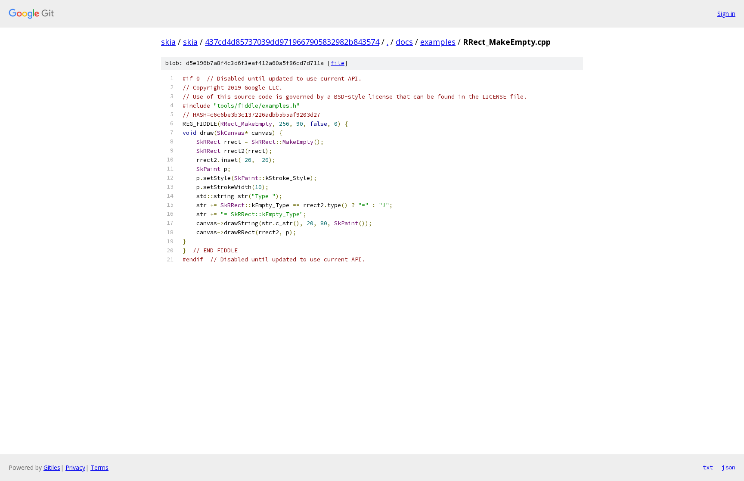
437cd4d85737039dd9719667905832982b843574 (292, 42)
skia (168, 42)
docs (404, 42)
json (728, 467)
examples (438, 42)
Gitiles (51, 467)
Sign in (726, 13)
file (337, 63)
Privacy (75, 467)
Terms (99, 467)
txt (708, 467)
